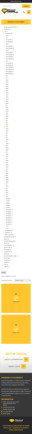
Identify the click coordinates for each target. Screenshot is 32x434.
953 (7, 159)
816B (7, 110)
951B (7, 154)
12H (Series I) (9, 40)
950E (7, 150)
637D (7, 99)
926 (7, 121)
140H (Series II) (10, 55)
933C (7, 129)
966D (7, 180)
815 (7, 106)
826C (7, 116)
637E (7, 101)
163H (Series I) (9, 72)
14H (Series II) (9, 65)
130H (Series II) (10, 48)
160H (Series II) (10, 70)
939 (7, 135)
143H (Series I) (9, 57)
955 (7, 163)
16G (7, 76)
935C (7, 131)
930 (7, 123)
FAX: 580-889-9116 (8, 412)
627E (7, 91)
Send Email (6, 414)
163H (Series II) (10, 74)
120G (7, 36)
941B (7, 140)
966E (7, 182)
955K (7, 167)
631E (7, 95)
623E (7, 87)
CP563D (8, 199)
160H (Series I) (9, 68)
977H (7, 191)
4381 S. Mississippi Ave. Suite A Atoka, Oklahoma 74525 (11, 403)
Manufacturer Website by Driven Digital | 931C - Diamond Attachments (16, 427)
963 (7, 171)
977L (7, 195)
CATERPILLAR (8, 276)
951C (7, 157)
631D (7, 93)
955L (7, 169)
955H (7, 165)
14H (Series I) (9, 63)
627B (7, 89)
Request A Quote (14, 366)
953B (7, 161)
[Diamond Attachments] (16, 11)
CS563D (8, 205)
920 (7, 118)
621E (7, 82)
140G (7, 51)
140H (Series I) (9, 53)
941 (7, 137)
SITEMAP (20, 430)
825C (7, 114)
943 (7, 142)
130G (7, 44)
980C (7, 197)
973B (7, 186)
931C (7, 127)
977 (6, 188)
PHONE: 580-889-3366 (9, 409)
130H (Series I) (9, 46)
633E (7, 97)
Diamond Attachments (12, 378)
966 (7, 176)
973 (7, 184)
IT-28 (7, 229)
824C (7, 112)
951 (6, 152)
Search (26, 6)
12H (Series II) (9, 42)
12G (7, 38)
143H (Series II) (10, 59)
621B (7, 80)
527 (7, 78)
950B (7, 148)
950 (7, 146)
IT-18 (7, 226)
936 (7, 133)
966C (7, 178)
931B (7, 125)
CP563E (8, 201)
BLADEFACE (7, 29)
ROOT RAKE (7, 258)
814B (7, 104)
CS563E (8, 207)
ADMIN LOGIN (13, 430)
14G (7, 61)
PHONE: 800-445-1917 (9, 407)
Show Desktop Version (16, 1)
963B (7, 174)
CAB (2, 276)
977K (7, 193)
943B (7, 144)
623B (7, 84)
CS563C (8, 203)
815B (7, 108)
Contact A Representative (13, 359)
